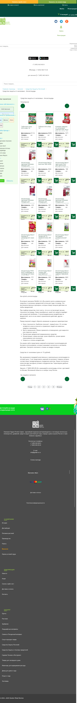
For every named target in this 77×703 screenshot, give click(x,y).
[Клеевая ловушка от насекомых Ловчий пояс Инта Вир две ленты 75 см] (62, 118)
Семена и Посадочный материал (12, 634)
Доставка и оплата (13, 5)
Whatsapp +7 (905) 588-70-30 (38, 70)
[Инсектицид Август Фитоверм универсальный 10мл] (62, 226)
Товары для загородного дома (11, 660)
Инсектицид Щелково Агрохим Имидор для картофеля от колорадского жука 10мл (44, 202)
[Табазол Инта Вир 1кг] (45, 118)
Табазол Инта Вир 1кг (44, 127)
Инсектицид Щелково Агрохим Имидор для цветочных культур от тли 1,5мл (27, 202)
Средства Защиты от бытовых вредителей (15, 650)
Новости (4, 573)
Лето (11, 120)
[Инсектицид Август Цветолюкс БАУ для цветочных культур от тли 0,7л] (62, 154)
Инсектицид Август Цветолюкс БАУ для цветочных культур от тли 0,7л (62, 165)
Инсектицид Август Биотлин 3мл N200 (45, 163)
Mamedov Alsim (33, 473)
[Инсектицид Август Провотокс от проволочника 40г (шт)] (45, 226)
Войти (62, 9)
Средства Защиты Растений (10, 645)
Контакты (65, 5)
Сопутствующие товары (9, 639)
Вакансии (5, 549)
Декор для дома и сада (9, 671)
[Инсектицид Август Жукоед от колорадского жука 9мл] (28, 226)
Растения (5, 619)
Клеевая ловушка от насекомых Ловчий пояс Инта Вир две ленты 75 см (61, 130)
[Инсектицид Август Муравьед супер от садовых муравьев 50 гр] (62, 263)
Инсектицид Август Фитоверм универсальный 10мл (62, 237)
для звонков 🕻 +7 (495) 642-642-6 (38, 75)
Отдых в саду (6, 676)
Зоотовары (5, 681)
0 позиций (64, 14)
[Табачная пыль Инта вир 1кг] (28, 118)
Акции (4, 579)
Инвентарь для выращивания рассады (13, 665)
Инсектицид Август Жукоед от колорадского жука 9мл (27, 237)
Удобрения (5, 624)
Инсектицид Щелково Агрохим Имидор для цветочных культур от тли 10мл (62, 202)
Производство (6, 538)
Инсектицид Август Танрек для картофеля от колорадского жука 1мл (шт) (45, 274)
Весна (6, 120)
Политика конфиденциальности (35, 503)
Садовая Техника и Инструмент (11, 655)
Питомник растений (8, 533)
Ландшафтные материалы (10, 629)
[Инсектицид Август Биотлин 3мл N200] (45, 154)
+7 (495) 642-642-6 (38, 64)
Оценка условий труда (9, 554)
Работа (4, 544)
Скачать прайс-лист (19, 2)
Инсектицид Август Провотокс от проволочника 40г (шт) (45, 237)
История (4, 523)
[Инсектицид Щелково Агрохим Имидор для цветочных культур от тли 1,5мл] (28, 190)
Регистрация (72, 9)
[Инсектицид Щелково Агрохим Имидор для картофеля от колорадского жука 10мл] (45, 190)
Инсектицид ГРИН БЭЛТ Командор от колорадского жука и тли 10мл (27, 273)
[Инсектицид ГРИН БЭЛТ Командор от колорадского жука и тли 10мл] (28, 263)
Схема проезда (35, 460)
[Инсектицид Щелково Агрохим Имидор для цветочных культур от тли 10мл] (62, 190)
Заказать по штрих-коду (57, 2)
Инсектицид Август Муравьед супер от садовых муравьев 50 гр (62, 273)
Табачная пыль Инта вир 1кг (26, 127)
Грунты (4, 613)
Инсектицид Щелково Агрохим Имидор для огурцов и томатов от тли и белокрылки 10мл (27, 166)
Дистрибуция (6, 528)
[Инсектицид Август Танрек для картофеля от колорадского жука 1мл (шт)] (45, 263)
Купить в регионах (39, 5)
